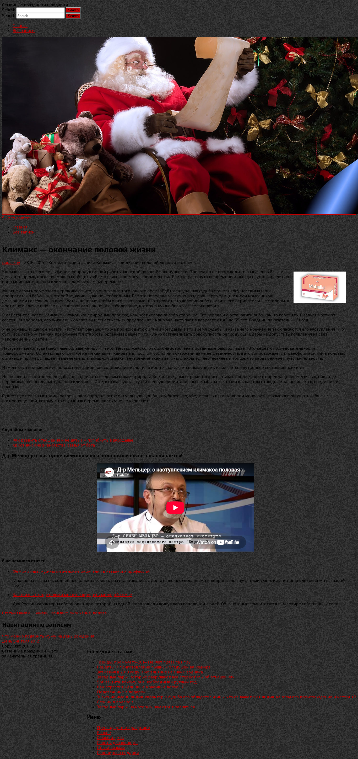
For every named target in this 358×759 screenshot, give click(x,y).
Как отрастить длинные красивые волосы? (140, 686)
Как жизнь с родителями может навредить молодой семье (72, 594)
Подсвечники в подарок (121, 691)
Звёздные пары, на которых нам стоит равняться (146, 706)
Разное (104, 732)
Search (8, 9)
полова (100, 612)
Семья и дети (110, 737)
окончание (80, 612)
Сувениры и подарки (118, 752)
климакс (59, 612)
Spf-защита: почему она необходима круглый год (147, 681)
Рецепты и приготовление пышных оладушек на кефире (154, 666)
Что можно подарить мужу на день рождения (48, 635)
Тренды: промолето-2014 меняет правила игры (144, 661)
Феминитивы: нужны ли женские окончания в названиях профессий (81, 571)
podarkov (11, 262)
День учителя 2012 (20, 640)
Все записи (24, 30)
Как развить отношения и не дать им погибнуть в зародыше (73, 439)
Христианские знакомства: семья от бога (54, 444)
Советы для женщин (117, 742)
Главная (20, 25)
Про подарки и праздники (123, 727)
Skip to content (16, 217)
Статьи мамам (16, 612)
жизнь (42, 612)
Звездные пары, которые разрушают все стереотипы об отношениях (166, 676)
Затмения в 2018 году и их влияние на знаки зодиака (150, 671)
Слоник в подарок (115, 701)
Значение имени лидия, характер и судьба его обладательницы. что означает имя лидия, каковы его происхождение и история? (226, 696)
